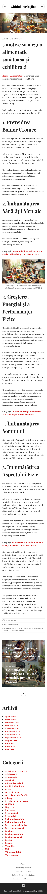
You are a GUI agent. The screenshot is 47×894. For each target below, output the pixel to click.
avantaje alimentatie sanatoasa (18, 628)
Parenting (10, 810)
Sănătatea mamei (13, 837)
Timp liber (10, 846)
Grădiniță (9, 804)
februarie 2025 (12, 722)
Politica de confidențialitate (23, 875)
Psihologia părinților (15, 822)
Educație (9, 798)
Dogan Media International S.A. (24, 891)
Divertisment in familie (16, 795)
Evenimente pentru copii (17, 801)
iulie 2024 (10, 743)
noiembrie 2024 (12, 731)
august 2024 (11, 740)
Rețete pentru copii (14, 828)
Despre (23, 864)
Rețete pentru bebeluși (16, 825)
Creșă (8, 789)
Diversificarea (12, 792)
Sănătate (18, 39)
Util (7, 849)
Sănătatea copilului (14, 834)
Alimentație (7, 39)
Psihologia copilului (15, 819)
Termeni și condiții (23, 867)
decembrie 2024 (13, 728)
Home (5, 75)
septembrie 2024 (13, 737)
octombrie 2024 (12, 734)
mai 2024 (9, 749)
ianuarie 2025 (11, 725)
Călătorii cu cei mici (14, 783)
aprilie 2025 (11, 716)
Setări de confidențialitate (23, 879)
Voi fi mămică (11, 855)
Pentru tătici (11, 816)
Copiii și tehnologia (14, 786)
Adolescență (11, 774)
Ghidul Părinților (23, 6)
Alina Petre (11, 620)
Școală (8, 843)
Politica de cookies (23, 871)
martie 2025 (11, 719)
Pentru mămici (12, 813)
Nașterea (9, 807)
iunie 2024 (10, 746)
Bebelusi (9, 780)
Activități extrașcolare (16, 771)
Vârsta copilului (13, 852)
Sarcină (8, 840)
